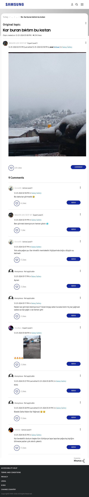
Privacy (4, 477)
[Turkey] (15, 4)
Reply (73, 203)
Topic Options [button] (82, 23)
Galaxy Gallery (67, 47)
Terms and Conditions (11, 472)
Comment (78, 167)
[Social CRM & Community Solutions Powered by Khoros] (79, 460)
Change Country (8, 489)
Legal (3, 481)
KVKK (3, 485)
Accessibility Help (9, 468)
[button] (82, 43)
